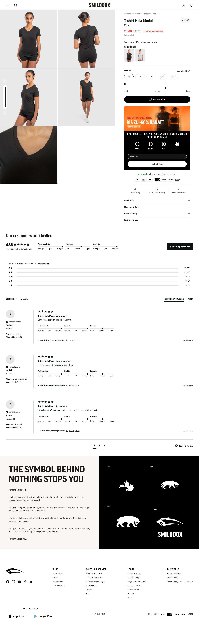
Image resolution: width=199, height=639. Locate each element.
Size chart (185, 71)
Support (89, 590)
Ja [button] (67, 340)
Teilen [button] (77, 340)
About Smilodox (173, 574)
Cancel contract (134, 586)
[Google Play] (42, 616)
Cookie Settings (134, 574)
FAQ (87, 594)
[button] (94, 446)
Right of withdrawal (136, 582)
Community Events (94, 578)
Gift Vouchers (59, 586)
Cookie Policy (133, 578)
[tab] (174, 299)
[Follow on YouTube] (19, 581)
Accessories (58, 582)
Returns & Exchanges (95, 582)
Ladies (55, 578)
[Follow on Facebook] (7, 581)
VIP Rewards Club (94, 574)
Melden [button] (71, 340)
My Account (91, 586)
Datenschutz (133, 590)
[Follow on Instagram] (13, 581)
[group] (21, 244)
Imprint (131, 594)
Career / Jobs (172, 578)
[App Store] (17, 616)
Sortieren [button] (10, 299)
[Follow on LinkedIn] (31, 581)
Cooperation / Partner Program (180, 582)
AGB (130, 598)
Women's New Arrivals (132, 14)
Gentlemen (57, 574)
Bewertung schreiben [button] (180, 247)
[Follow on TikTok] (25, 581)
